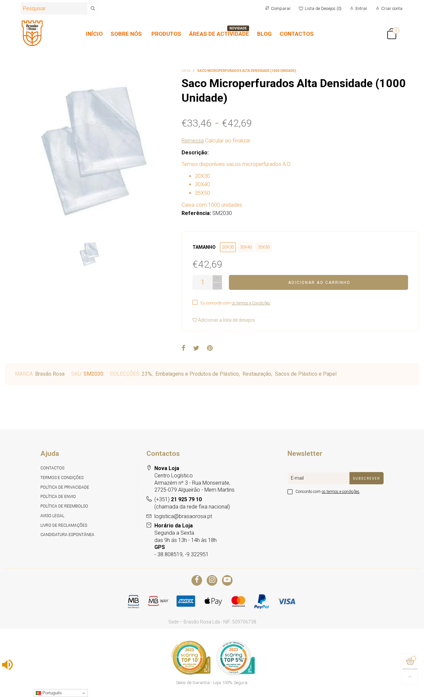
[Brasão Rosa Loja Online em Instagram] (212, 580)
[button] (217, 286)
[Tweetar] (196, 348)
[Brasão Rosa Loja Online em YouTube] (227, 580)
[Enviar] (92, 8)
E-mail (297, 478)
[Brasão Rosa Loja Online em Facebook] (196, 580)
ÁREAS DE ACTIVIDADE (219, 33)
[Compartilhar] (184, 348)
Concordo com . (327, 491)
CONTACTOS (297, 33)
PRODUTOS (166, 33)
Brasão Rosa (50, 374)
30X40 (246, 246)
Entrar (361, 8)
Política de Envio (58, 496)
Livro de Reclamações (63, 525)
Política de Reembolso (64, 506)
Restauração (256, 374)
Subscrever (366, 478)
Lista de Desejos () (323, 8)
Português (51, 692)
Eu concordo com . (235, 303)
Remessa (193, 140)
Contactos (52, 468)
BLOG (264, 33)
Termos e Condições (61, 477)
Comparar (281, 8)
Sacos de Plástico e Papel (306, 374)
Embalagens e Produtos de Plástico (197, 374)
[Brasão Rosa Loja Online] (32, 33)
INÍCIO (94, 33)
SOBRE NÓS (126, 33)
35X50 (264, 246)
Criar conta (391, 8)
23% (147, 374)
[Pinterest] (210, 348)
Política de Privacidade (64, 487)
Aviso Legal (52, 515)
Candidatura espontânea (67, 534)
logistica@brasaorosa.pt (183, 516)
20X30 (228, 246)
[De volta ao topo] (409, 676)
